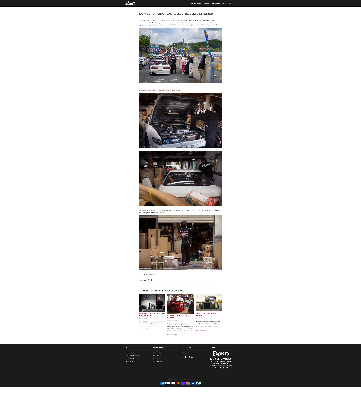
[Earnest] (130, 3)
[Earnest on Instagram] (189, 357)
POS (177, 379)
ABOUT (207, 3)
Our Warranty (129, 352)
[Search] (225, 4)
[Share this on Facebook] (148, 280)
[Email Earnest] (192, 357)
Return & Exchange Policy (132, 355)
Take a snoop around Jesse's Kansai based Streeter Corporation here (160, 90)
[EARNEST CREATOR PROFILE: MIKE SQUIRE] (152, 303)
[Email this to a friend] (154, 280)
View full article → (144, 329)
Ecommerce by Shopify (187, 379)
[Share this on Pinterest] (151, 280)
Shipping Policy (129, 358)
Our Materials (157, 355)
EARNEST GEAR (196, 3)
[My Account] (223, 4)
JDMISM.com (151, 274)
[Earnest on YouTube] (186, 357)
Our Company (157, 352)
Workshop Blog (185, 352)
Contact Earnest (157, 361)
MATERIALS (216, 3)
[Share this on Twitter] (144, 280)
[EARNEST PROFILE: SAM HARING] (209, 303)
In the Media (156, 358)
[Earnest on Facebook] (182, 357)
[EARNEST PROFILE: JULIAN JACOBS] (180, 304)
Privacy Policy (129, 361)
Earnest (174, 379)
